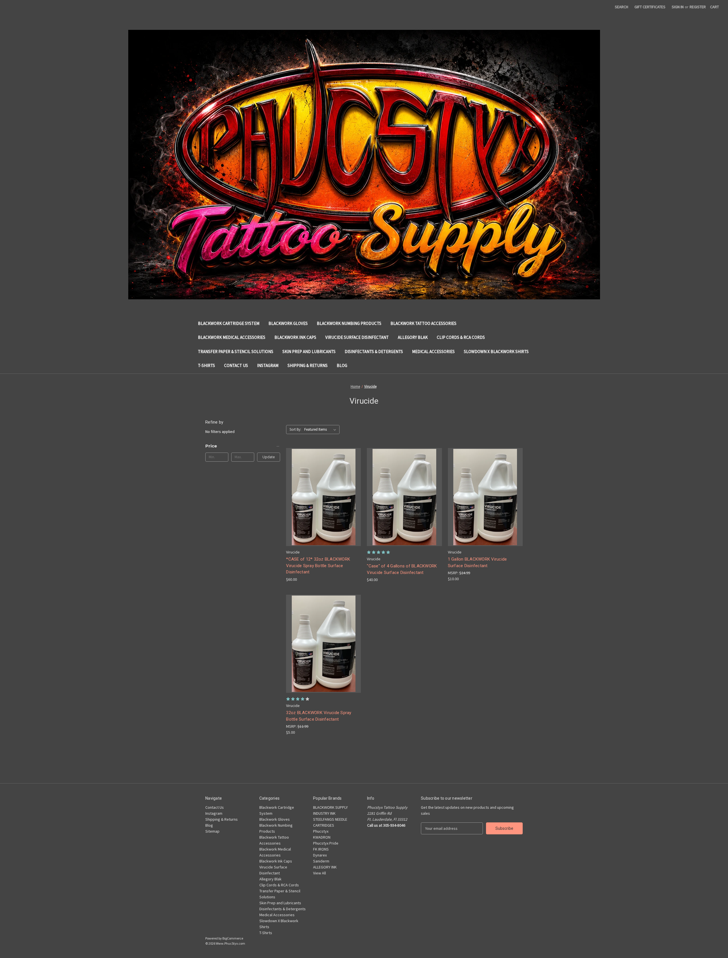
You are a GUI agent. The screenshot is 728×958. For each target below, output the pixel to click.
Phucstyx (320, 831)
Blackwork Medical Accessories (231, 337)
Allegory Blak (413, 337)
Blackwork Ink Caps (295, 337)
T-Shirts (206, 365)
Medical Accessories (433, 351)
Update (268, 457)
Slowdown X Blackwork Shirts (496, 351)
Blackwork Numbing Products (349, 323)
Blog (342, 365)
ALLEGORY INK (325, 867)
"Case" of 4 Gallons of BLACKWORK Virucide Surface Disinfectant (402, 569)
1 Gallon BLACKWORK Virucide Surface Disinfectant (477, 562)
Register (698, 6)
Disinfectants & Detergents (374, 351)
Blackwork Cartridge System (228, 323)
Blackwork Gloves (288, 323)
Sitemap (212, 831)
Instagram (267, 365)
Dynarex (320, 855)
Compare (322, 497)
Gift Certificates (649, 6)
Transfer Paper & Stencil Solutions (235, 351)
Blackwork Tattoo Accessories (423, 323)
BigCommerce (232, 938)
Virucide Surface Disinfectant (357, 337)
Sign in (678, 6)
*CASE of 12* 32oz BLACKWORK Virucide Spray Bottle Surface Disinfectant (318, 566)
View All (319, 873)
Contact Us (236, 365)
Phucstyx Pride (325, 843)
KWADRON (321, 837)
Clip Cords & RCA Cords (461, 337)
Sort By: (295, 429)
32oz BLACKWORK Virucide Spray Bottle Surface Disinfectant (318, 716)
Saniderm (321, 861)
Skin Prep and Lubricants (309, 351)
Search (621, 6)
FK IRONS (321, 849)
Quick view (322, 487)
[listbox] (321, 429)
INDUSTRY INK (324, 813)
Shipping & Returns (308, 365)
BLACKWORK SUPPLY (330, 807)
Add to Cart (323, 507)
